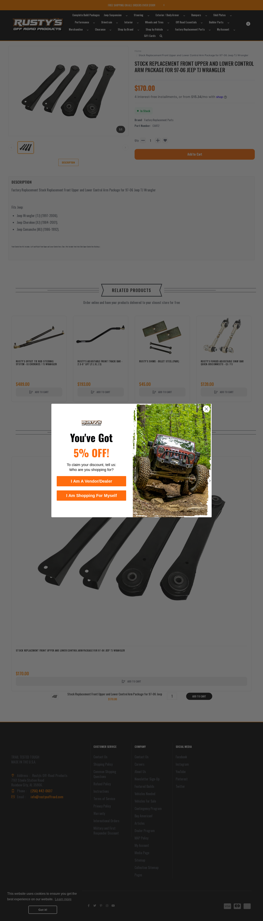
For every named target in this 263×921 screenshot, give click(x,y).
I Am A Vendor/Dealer (91, 481)
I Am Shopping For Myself (91, 495)
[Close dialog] (206, 409)
